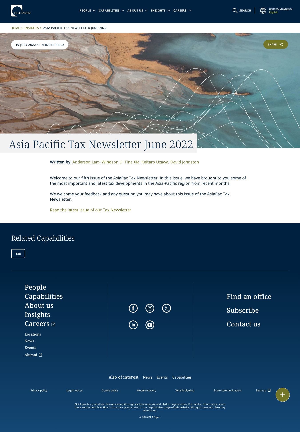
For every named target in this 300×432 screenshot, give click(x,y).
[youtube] (149, 324)
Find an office (249, 296)
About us (135, 10)
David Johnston (184, 162)
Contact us (243, 323)
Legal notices (74, 390)
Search (245, 10)
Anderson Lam (86, 162)
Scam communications (228, 390)
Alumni (31, 354)
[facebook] (133, 308)
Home (15, 28)
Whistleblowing (184, 390)
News (29, 340)
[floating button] (283, 395)
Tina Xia (132, 162)
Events (30, 347)
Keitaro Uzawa (154, 162)
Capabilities (109, 10)
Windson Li (112, 162)
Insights (158, 10)
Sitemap (261, 390)
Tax (18, 253)
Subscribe (243, 310)
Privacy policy (39, 390)
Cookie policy (110, 390)
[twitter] (166, 308)
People (85, 10)
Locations (33, 334)
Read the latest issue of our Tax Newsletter (90, 209)
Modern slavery (146, 390)
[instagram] (149, 308)
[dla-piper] (22, 11)
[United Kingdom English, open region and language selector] (263, 11)
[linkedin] (133, 324)
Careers (180, 10)
